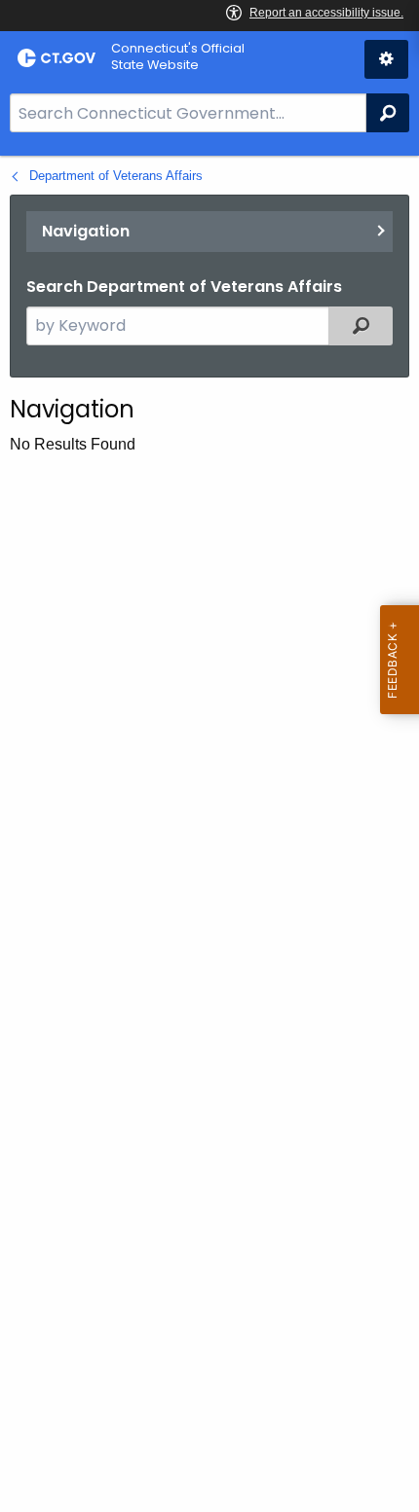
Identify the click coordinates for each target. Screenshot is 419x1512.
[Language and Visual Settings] (386, 59)
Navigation (86, 231)
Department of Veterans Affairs (116, 175)
